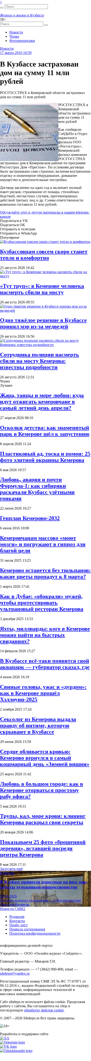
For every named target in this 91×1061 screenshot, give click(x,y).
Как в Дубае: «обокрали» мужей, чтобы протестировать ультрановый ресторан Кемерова (41, 602)
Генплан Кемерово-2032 (30, 518)
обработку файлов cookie (44, 1010)
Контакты (17, 921)
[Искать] (2, 7)
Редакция (16, 917)
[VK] (8, 1046)
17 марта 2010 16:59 (16, 53)
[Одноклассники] (16, 1051)
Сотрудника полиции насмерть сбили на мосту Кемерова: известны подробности (39, 361)
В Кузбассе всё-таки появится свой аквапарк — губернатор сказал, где (45, 664)
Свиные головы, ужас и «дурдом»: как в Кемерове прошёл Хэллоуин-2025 (43, 693)
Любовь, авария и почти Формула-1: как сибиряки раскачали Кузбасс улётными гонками (37, 489)
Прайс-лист (18, 925)
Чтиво (14, 36)
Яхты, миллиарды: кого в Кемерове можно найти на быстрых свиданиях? (45, 635)
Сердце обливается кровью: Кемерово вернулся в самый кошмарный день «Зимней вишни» (44, 758)
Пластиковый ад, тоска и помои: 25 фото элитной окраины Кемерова (45, 457)
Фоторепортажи (22, 41)
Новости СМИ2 (12, 909)
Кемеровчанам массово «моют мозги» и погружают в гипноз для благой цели (42, 544)
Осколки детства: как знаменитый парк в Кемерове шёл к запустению (44, 431)
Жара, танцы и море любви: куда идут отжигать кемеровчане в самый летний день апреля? (42, 401)
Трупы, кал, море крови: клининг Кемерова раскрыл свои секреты (43, 819)
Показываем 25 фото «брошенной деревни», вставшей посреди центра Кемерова (43, 848)
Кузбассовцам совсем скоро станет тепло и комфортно (44, 254)
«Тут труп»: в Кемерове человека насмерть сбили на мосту (42, 289)
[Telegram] (12, 1042)
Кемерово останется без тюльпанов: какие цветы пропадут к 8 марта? (45, 573)
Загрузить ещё (11, 869)
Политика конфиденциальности (34, 933)
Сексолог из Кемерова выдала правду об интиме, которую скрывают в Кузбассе (38, 725)
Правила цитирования (27, 929)
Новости (16, 32)
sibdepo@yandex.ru (15, 973)
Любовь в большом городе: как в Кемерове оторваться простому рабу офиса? (41, 790)
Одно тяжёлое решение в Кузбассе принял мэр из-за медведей (43, 323)
